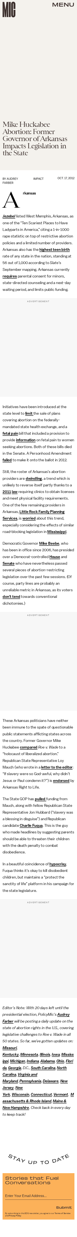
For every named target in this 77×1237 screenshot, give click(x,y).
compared (29, 747)
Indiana (33, 1061)
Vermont (60, 1094)
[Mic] (9, 9)
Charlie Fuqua (31, 825)
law (15, 492)
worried (29, 518)
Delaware (51, 1081)
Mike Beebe (49, 543)
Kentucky (11, 1054)
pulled (40, 799)
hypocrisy (57, 864)
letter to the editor (57, 767)
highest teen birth (54, 249)
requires (10, 276)
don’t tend (11, 597)
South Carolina (43, 1068)
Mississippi (56, 532)
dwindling (34, 478)
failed (7, 460)
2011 (7, 492)
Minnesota (29, 1054)
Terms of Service (62, 1213)
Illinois (45, 1054)
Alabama (47, 1061)
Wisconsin (20, 1094)
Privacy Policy (15, 1216)
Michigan (17, 1061)
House (54, 557)
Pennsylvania (30, 1081)
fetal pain (10, 433)
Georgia (14, 1068)
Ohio (60, 1061)
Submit (64, 1207)
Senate (9, 563)
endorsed (61, 781)
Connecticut (41, 1094)
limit (29, 413)
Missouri (10, 1048)
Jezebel (9, 216)
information (26, 440)
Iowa (56, 1054)
